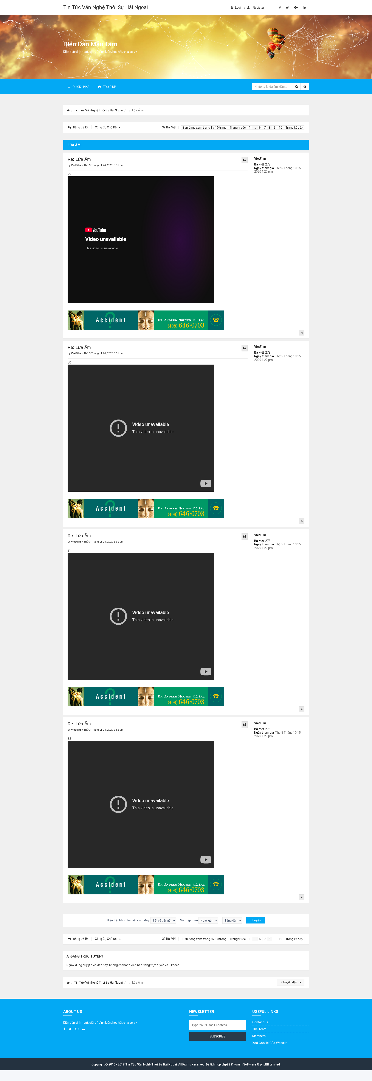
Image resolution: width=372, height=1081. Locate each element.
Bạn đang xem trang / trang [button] (204, 127)
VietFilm (260, 158)
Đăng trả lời (80, 127)
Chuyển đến (289, 982)
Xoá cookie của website (269, 1043)
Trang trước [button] (238, 127)
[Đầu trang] (301, 332)
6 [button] (260, 127)
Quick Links (81, 87)
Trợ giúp (109, 87)
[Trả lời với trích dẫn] (245, 160)
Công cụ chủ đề (106, 127)
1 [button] (250, 127)
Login (238, 7)
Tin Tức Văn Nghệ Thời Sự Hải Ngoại (105, 7)
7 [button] (265, 127)
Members (259, 1036)
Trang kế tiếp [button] (294, 127)
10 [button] (280, 127)
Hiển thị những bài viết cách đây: (128, 920)
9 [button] (275, 127)
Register (258, 7)
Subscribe (217, 1036)
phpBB (226, 1064)
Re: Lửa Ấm (79, 159)
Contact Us (260, 1022)
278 (267, 164)
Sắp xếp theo (189, 920)
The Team (259, 1029)
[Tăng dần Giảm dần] (232, 920)
